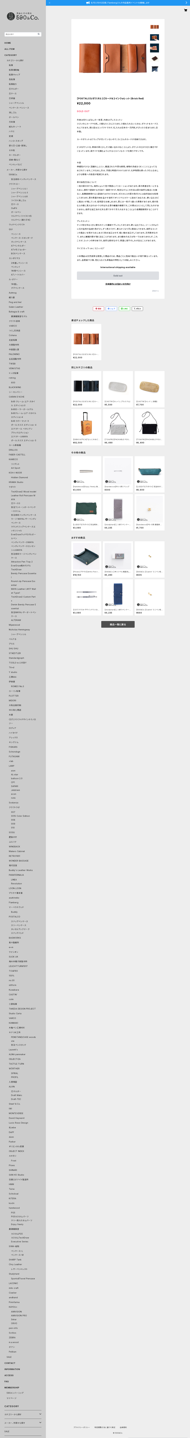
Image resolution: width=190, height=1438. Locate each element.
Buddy (14, 912)
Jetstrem (15, 790)
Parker (12, 1141)
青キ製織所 (14, 942)
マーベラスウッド (16, 907)
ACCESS (9, 1375)
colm (11, 999)
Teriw (12, 1189)
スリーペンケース (18, 925)
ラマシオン (13, 952)
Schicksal (13, 1194)
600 (13, 382)
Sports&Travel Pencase (23, 1278)
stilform (12, 985)
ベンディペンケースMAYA (22, 542)
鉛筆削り (13, 84)
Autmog (13, 293)
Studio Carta (15, 1013)
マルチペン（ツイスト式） (21, 216)
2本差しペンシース (19, 263)
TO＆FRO (13, 971)
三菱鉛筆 (13, 1004)
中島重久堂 (14, 349)
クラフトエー (14, 184)
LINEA (14, 879)
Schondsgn (14, 752)
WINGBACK (14, 846)
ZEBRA (12, 1337)
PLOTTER (14, 696)
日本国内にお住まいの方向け (117, 284)
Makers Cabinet (17, 851)
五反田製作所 (15, 359)
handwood (14, 1208)
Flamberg (13, 902)
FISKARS (13, 747)
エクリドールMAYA (19, 436)
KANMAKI (13, 1023)
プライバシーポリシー (82, 1427)
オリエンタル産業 (16, 1146)
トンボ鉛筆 (13, 373)
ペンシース (16, 234)
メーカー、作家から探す (17, 170)
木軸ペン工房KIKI (17, 1027)
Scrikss (12, 1333)
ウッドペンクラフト (17, 224)
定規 (11, 136)
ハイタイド (13, 733)
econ (13, 794)
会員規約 (123, 1427)
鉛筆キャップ (14, 74)
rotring (12, 378)
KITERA (12, 1198)
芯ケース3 (15, 503)
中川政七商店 (15, 710)
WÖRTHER (14, 1068)
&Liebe (12, 1127)
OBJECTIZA (15, 1059)
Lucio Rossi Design (18, 1123)
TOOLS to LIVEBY (18, 662)
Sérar (14, 1319)
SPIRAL (14, 1073)
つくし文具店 (14, 330)
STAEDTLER (15, 653)
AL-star (14, 774)
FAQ (6, 1381)
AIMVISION (16, 1311)
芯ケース (13, 93)
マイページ (12, 1398)
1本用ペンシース (18, 271)
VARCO (12, 1018)
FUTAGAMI (14, 756)
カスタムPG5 (17, 1234)
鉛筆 (11, 65)
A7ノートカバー (18, 274)
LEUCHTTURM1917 (18, 966)
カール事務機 (15, 445)
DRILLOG (13, 450)
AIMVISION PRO (19, 1315)
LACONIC (13, 1283)
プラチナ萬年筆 (16, 893)
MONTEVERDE (16, 1113)
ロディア (12, 728)
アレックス (13, 737)
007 (13, 812)
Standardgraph (16, 658)
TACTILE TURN (16, 1064)
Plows (12, 1165)
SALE (9, 1357)
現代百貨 (13, 865)
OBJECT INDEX (16, 1151)
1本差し (14, 284)
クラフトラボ (14, 807)
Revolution (16, 883)
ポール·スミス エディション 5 (23, 440)
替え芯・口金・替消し (18, 145)
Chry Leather (15, 1264)
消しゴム (13, 112)
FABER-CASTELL (17, 454)
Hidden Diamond (19, 477)
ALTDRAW (16, 620)
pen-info (13, 1328)
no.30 (12, 980)
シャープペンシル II (19, 192)
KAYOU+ (13, 1307)
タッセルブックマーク (20, 929)
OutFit (14, 208)
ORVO (14, 1323)
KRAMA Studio (16, 482)
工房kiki (13, 677)
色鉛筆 (12, 79)
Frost (13, 1160)
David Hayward (16, 1118)
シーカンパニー (16, 392)
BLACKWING (15, 387)
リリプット (15, 464)
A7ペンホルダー (18, 246)
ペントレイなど (15, 164)
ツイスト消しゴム (18, 200)
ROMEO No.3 (17, 686)
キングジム (13, 742)
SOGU (12, 832)
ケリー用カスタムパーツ (21, 1220)
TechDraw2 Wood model (23, 491)
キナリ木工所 (15, 1032)
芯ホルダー (14, 89)
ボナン (12, 1347)
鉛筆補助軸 (14, 70)
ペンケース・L (17, 1251)
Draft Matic (16, 1095)
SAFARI (14, 786)
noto (13, 798)
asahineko (14, 898)
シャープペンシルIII (19, 196)
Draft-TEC (16, 1099)
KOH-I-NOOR (15, 472)
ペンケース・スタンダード (22, 238)
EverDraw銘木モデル (21, 565)
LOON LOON (15, 888)
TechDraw (16, 569)
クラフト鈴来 (14, 321)
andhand (13, 1297)
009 (13, 824)
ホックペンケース (18, 242)
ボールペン (14, 117)
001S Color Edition (20, 816)
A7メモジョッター (19, 249)
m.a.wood (13, 1342)
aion (13, 770)
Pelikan (12, 1352)
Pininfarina (14, 1302)
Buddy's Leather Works (21, 870)
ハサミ (11, 131)
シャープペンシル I (19, 188)
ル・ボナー (13, 279)
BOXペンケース (18, 253)
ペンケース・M (17, 1255)
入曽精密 (13, 1082)
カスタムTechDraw (20, 1237)
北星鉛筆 (13, 340)
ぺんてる (13, 639)
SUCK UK (13, 957)
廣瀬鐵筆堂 (14, 1229)
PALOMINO (14, 354)
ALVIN (12, 1086)
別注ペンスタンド (18, 1045)
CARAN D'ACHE (16, 397)
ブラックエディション (20, 432)
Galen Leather (16, 307)
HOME (7, 43)
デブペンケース (17, 288)
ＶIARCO (13, 326)
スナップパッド (17, 933)
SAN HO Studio (16, 1175)
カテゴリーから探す (15, 60)
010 (13, 827)
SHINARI (13, 1170)
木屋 (11, 715)
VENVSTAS (14, 368)
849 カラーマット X (20, 421)
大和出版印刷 (15, 705)
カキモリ (12, 1156)
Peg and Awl (15, 302)
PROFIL (14, 1077)
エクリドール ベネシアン (21, 429)
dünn (11, 1137)
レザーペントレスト (19, 1269)
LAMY (11, 766)
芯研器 (12, 98)
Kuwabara (14, 990)
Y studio (13, 672)
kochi (11, 1203)
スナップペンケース (19, 921)
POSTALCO (14, 916)
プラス (11, 644)
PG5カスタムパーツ (20, 1216)
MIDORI (12, 700)
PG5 (13, 1212)
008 (13, 820)
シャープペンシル (16, 103)
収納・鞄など (14, 160)
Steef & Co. (15, 1104)
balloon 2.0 (17, 778)
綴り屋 (12, 297)
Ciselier (13, 1293)
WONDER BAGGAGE (19, 861)
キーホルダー (15, 155)
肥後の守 (13, 837)
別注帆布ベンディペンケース (23, 179)
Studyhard (14, 1274)
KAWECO (13, 459)
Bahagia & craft (16, 311)
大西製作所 (14, 345)
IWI (10, 1108)
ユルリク (12, 842)
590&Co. (13, 174)
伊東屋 (12, 681)
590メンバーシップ (15, 1393)
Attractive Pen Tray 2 (22, 562)
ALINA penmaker (17, 1054)
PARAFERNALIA (16, 875)
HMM (11, 1184)
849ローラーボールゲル (22, 409)
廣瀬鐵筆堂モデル (19, 316)
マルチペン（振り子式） (21, 220)
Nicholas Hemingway (19, 629)
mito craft (13, 1288)
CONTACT (9, 1363)
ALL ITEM (9, 49)
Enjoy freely (17, 1224)
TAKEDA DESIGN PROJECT (22, 1009)
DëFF (11, 1132)
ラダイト (12, 487)
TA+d (11, 667)
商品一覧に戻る (118, 624)
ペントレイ (15, 267)
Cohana (13, 335)
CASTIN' (13, 994)
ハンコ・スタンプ (16, 141)
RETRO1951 (14, 856)
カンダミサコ (14, 258)
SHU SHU (13, 648)
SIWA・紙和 (14, 1246)
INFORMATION (12, 1369)
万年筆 (12, 122)
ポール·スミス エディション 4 (23, 425)
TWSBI (12, 363)
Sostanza (13, 802)
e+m (11, 947)
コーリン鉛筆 (14, 691)
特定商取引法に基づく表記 (104, 1427)
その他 (12, 150)
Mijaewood (14, 625)
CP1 (13, 782)
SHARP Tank (15, 1259)
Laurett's (13, 1049)
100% (11, 975)
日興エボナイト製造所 (19, 1179)
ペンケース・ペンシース (19, 108)
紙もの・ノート (15, 126)
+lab (11, 761)
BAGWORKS (15, 938)
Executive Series (19, 1241)
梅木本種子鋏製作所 (18, 961)
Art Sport (15, 468)
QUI (11, 229)
